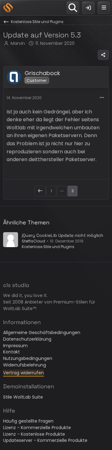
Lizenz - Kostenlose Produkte (34, 434)
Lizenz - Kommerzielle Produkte (37, 427)
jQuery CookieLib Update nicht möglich (62, 235)
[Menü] (104, 8)
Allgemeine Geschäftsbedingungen (41, 332)
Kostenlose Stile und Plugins (48, 246)
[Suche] (73, 8)
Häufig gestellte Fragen (28, 421)
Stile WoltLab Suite (23, 397)
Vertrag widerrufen (23, 373)
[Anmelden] (88, 8)
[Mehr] (102, 97)
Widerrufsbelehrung (24, 365)
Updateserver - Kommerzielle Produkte (45, 440)
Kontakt (11, 352)
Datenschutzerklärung (27, 339)
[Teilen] (103, 55)
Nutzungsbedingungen (27, 358)
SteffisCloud (33, 241)
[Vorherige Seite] (40, 191)
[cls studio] (8, 8)
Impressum (15, 345)
